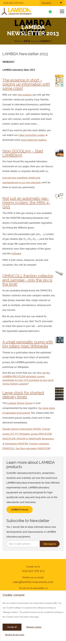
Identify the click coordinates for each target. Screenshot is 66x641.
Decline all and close (14, 635)
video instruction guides (31, 135)
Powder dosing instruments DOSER (21, 428)
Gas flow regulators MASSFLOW (33, 448)
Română (46, 2)
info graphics (25, 94)
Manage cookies (33, 627)
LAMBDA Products (19, 509)
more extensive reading (33, 139)
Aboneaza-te (50, 543)
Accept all (12, 627)
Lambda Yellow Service (20, 403)
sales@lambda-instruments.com (33, 582)
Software (16, 253)
